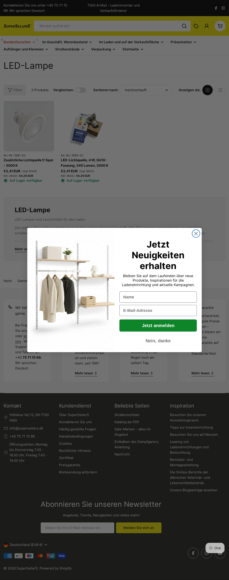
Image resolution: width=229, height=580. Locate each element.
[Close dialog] (196, 233)
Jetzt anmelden (158, 325)
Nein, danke (158, 340)
